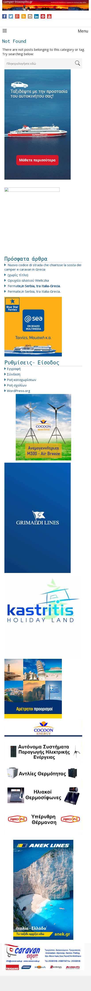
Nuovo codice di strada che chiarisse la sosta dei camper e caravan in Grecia (42, 267)
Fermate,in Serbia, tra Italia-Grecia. (34, 291)
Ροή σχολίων (17, 385)
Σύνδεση (13, 374)
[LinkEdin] (36, 16)
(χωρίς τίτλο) (18, 275)
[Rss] (23, 16)
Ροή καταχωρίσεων (21, 379)
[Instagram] (30, 16)
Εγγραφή (14, 368)
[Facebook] (5, 16)
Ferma (34, 286)
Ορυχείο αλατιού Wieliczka (28, 280)
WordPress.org (18, 390)
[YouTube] (49, 16)
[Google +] (17, 16)
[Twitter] (10, 16)
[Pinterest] (43, 16)
